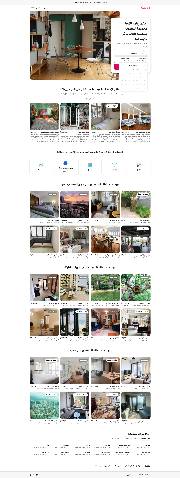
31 (137, 88)
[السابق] (93, 98)
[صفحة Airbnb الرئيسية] (146, 8)
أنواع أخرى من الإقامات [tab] (131, 438)
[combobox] (130, 53)
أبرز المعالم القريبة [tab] (117, 438)
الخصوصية (134, 475)
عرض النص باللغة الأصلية (80, 2)
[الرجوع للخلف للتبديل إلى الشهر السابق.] (144, 65)
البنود (128, 475)
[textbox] (139, 61)
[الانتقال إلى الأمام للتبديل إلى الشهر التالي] (122, 65)
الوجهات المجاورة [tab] (146, 438)
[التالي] (86, 98)
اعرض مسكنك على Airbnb (39, 8)
